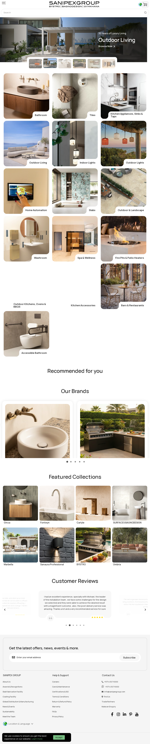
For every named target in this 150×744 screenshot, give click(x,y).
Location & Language (19, 723)
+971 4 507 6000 (111, 682)
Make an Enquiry (109, 707)
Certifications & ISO (60, 692)
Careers (55, 682)
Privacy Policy (57, 717)
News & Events (9, 707)
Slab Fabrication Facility (13, 692)
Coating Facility (9, 697)
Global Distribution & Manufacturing (18, 702)
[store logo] (74, 4)
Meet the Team (9, 717)
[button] (4, 3)
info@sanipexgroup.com (114, 692)
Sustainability (8, 712)
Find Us (107, 697)
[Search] (145, 12)
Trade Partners (108, 702)
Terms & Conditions (60, 697)
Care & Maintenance (61, 687)
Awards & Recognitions (12, 687)
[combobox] (75, 12)
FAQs (54, 712)
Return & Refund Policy (61, 702)
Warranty (56, 707)
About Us (6, 682)
